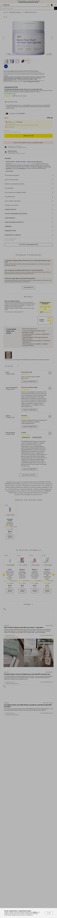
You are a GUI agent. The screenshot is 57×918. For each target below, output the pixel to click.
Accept (49, 913)
